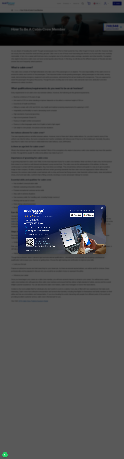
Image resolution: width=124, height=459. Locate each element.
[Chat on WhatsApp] (5, 454)
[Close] (102, 208)
